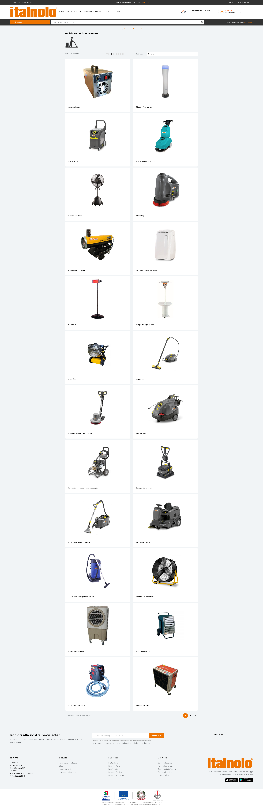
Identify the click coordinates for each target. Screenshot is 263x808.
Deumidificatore (143, 651)
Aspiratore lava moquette (79, 542)
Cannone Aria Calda (76, 270)
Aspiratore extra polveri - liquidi (81, 597)
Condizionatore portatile (146, 270)
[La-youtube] (222, 738)
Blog (61, 766)
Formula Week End (116, 775)
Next (195, 715)
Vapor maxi (73, 161)
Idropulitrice (141, 434)
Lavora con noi (65, 769)
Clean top (140, 216)
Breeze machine (75, 216)
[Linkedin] (226, 738)
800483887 (248, 22)
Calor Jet (72, 379)
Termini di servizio (165, 772)
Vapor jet (140, 379)
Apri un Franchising (166, 766)
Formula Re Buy (115, 772)
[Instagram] (219, 738)
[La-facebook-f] (215, 738)
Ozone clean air (74, 107)
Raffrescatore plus (76, 651)
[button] (145, 2)
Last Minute (113, 769)
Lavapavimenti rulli (144, 488)
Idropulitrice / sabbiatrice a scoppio (83, 488)
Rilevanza (172, 54)
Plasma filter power (144, 107)
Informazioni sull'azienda (69, 763)
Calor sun (72, 325)
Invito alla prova (114, 763)
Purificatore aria (142, 706)
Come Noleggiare (165, 763)
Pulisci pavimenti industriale (80, 434)
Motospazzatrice (143, 542)
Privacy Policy (163, 775)
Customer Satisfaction (167, 769)
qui (149, 743)
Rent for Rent (114, 766)
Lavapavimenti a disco (145, 161)
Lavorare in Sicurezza (67, 772)
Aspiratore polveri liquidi (78, 706)
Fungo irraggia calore (145, 325)
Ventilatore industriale (145, 597)
